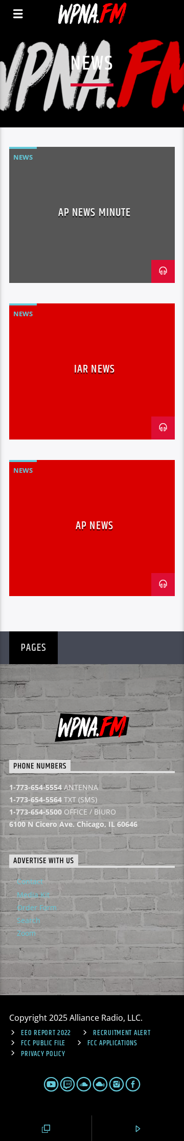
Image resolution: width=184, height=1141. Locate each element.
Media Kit (33, 894)
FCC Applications (112, 1043)
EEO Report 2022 (46, 1033)
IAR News (94, 369)
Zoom (26, 933)
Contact (30, 881)
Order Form (37, 907)
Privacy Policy (43, 1054)
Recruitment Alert (121, 1033)
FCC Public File (43, 1043)
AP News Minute (94, 213)
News (23, 157)
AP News (94, 526)
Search (28, 920)
